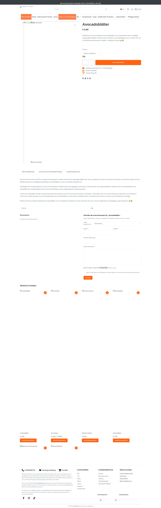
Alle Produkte (26, 17)
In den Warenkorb (118, 62)
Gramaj (84, 49)
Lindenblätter (24, 433)
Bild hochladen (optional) (91, 267)
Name (86, 229)
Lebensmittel (120, 17)
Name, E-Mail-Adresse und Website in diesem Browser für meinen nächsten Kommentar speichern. (113, 272)
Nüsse (34, 17)
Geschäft (65, 470)
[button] (122, 9)
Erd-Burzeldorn (87, 433)
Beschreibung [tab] (28, 172)
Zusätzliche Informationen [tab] (50, 172)
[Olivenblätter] (127, 359)
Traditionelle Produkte (105, 17)
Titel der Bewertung (89, 237)
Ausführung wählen (28, 440)
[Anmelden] (132, 9)
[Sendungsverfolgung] (40, 470)
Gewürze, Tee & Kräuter (67, 17)
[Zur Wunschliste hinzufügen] (45, 292)
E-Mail (115, 229)
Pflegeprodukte (133, 17)
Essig (94, 17)
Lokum (55, 17)
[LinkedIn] (90, 78)
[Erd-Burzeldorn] (96, 359)
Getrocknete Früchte (44, 17)
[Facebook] (83, 78)
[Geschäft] (60, 470)
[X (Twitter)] (85, 78)
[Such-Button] (106, 9)
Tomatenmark (87, 17)
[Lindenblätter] (34, 359)
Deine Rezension (89, 246)
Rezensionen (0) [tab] (73, 172)
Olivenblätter (117, 433)
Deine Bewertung (88, 223)
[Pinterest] (87, 78)
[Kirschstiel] (65, 359)
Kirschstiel (54, 433)
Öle (78, 17)
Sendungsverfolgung (49, 470)
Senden (88, 278)
